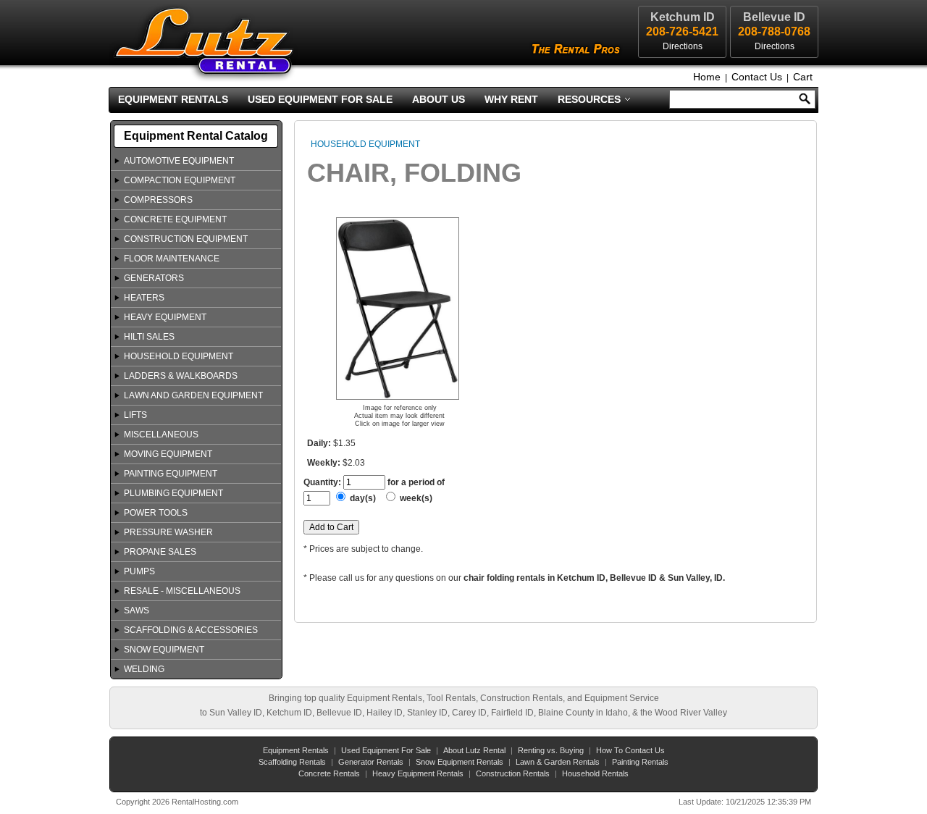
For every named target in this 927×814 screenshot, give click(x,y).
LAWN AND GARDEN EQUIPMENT (193, 395)
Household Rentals (595, 773)
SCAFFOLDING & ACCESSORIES (191, 630)
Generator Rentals (370, 762)
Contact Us (756, 77)
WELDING (144, 669)
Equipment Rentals (173, 99)
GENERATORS (154, 278)
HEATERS (144, 298)
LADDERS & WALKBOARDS (181, 376)
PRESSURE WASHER (168, 532)
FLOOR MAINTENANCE (171, 258)
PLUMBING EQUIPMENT (173, 493)
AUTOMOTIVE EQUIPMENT (179, 161)
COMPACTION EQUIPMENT (179, 180)
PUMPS (139, 571)
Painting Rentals (640, 762)
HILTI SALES (149, 337)
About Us (438, 99)
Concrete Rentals (329, 773)
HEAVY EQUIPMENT (165, 317)
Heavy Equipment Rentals (418, 773)
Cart (803, 77)
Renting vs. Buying (551, 750)
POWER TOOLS (156, 513)
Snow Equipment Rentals (459, 762)
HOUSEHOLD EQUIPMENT (178, 356)
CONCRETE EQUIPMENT (175, 219)
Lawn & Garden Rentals (558, 762)
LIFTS (135, 415)
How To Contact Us (630, 750)
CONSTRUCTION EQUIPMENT (186, 239)
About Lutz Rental (474, 750)
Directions (774, 46)
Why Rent (511, 99)
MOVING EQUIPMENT (168, 454)
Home (707, 77)
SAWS (136, 610)
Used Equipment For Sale (320, 99)
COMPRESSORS (158, 200)
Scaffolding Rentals (292, 762)
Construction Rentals (513, 773)
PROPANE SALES (160, 552)
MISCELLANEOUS (161, 434)
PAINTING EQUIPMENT (170, 474)
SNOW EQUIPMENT (164, 650)
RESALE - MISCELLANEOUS (182, 591)
